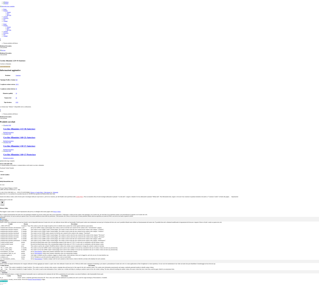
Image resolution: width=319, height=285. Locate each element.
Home (5, 9)
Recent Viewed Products (34, 279)
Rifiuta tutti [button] (3, 199)
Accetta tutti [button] (9, 199)
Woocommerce (38, 251)
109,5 (17, 84)
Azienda (5, 16)
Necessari (4, 219)
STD (17, 102)
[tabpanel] (159, 241)
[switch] (0, 262)
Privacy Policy (57, 211)
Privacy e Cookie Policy (37, 192)
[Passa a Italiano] (6, 2)
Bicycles (9, 15)
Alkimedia (55, 192)
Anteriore (18, 75)
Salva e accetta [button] (4, 281)
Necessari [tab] (2, 217)
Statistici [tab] (2, 260)
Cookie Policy (79, 196)
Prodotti (5, 10)
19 (16, 93)
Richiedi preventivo (5, 66)
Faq (4, 19)
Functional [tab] (3, 271)
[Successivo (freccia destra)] (2, 284)
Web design (47, 192)
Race (8, 13)
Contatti (5, 21)
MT (17, 80)
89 (16, 89)
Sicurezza (5, 18)
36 (16, 98)
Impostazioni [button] (234, 196)
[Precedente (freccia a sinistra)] (0, 284)
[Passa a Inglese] (5, 3)
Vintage (9, 12)
